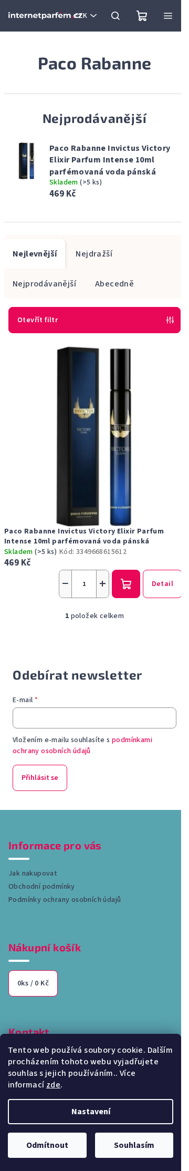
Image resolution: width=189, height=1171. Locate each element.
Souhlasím (134, 1145)
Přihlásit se (40, 778)
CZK (81, 16)
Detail (162, 584)
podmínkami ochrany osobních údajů (82, 745)
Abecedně (114, 284)
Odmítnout (47, 1145)
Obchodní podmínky (41, 886)
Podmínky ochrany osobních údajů (64, 900)
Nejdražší (94, 254)
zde (53, 1085)
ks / (33, 983)
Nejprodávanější (44, 284)
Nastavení (90, 1111)
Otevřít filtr (37, 320)
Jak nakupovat (32, 873)
